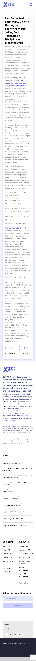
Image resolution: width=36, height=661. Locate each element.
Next (26, 348)
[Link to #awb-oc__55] (30, 4)
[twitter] (10, 634)
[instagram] (14, 634)
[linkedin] (18, 634)
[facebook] (6, 634)
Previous (13, 348)
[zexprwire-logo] (9, 2)
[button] (18, 463)
